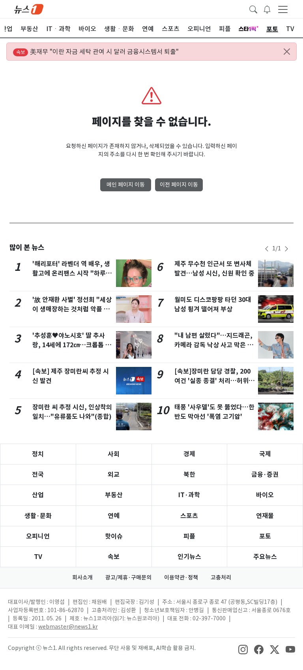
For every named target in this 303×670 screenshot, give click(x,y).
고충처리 (221, 577)
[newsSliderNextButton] (286, 248)
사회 (114, 454)
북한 (189, 474)
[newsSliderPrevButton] (266, 248)
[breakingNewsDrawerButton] (267, 9)
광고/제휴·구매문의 (128, 577)
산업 (38, 495)
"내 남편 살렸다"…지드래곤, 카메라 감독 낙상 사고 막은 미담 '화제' (213, 345)
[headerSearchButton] (253, 9)
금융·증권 (265, 474)
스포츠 (189, 516)
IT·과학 (189, 495)
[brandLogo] (28, 9)
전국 (38, 474)
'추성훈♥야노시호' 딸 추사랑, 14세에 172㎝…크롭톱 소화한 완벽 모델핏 (71, 345)
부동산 (114, 495)
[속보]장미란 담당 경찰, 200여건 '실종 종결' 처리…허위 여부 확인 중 (212, 380)
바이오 (265, 495)
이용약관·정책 (181, 577)
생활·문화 (38, 516)
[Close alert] (286, 51)
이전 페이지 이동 (179, 184)
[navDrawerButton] (283, 9)
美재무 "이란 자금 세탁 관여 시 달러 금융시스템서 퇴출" (97, 52)
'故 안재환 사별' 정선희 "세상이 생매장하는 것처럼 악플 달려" (72, 309)
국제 (265, 454)
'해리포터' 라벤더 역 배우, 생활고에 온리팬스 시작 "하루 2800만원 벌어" (71, 273)
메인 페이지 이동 (126, 184)
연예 (114, 516)
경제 (189, 454)
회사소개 (82, 577)
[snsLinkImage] (243, 649)
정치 (38, 454)
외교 (114, 474)
